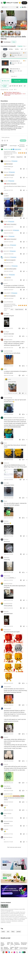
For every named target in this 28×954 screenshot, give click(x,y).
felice (13, 931)
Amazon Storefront (6, 948)
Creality (2, 948)
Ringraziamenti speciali (24, 943)
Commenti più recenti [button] (22, 145)
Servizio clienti (16, 948)
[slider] (22, 152)
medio (3, 931)
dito (8, 931)
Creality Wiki (12, 948)
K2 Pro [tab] (17, 49)
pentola (18, 931)
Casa (24, 46)
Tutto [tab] (5, 49)
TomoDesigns (7, 42)
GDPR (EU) (8, 943)
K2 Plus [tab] (11, 49)
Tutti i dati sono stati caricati (14, 847)
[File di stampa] (23, 7)
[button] (25, 7)
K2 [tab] (21, 49)
